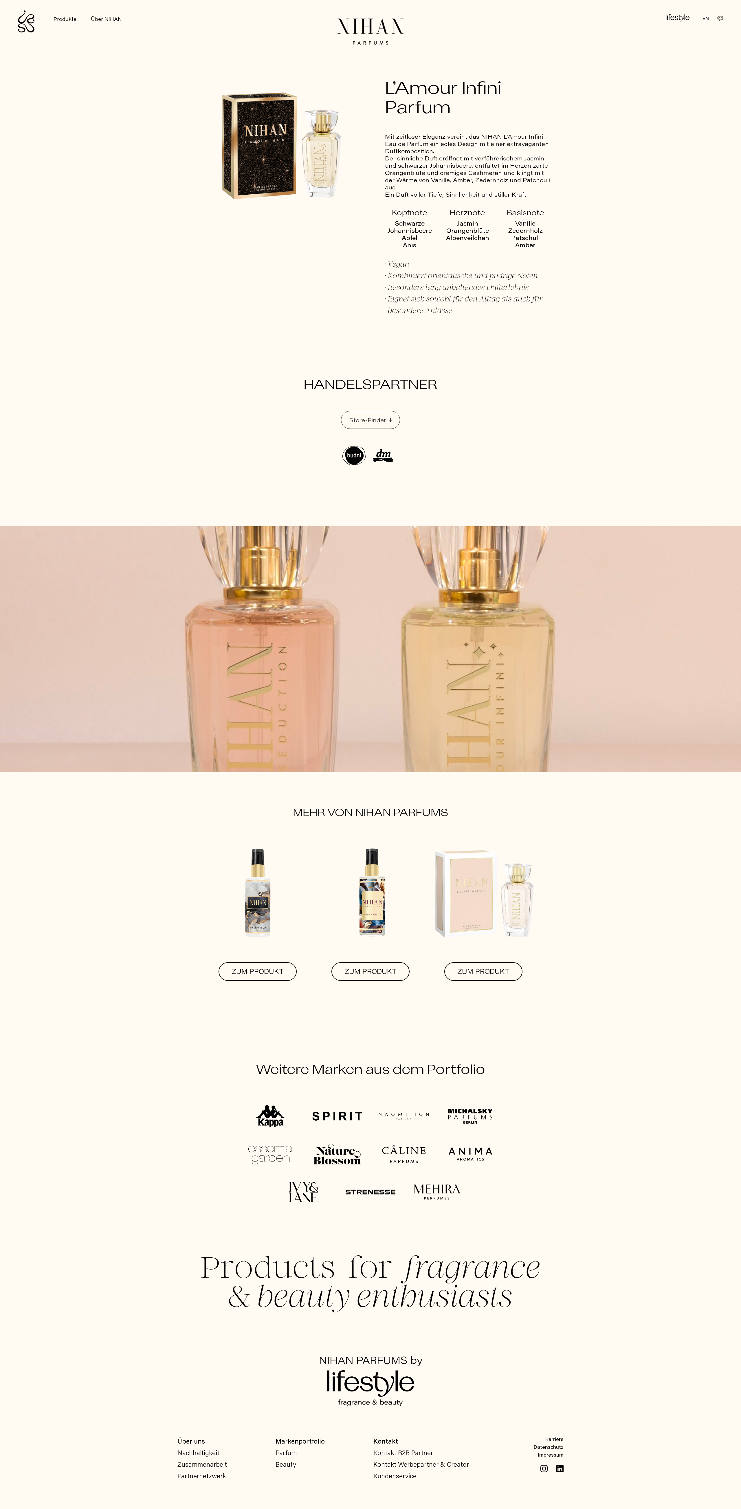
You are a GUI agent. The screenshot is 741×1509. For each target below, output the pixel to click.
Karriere (554, 1438)
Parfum (286, 1452)
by (370, 1361)
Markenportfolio (300, 1441)
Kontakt (385, 1441)
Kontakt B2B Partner (403, 1452)
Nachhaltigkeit (198, 1452)
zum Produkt (258, 971)
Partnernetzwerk (201, 1475)
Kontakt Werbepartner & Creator (421, 1464)
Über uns (191, 1441)
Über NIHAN (106, 19)
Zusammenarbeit (202, 1464)
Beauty (286, 1464)
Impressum (551, 1454)
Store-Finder (367, 420)
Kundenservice (395, 1475)
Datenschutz (548, 1446)
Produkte (65, 19)
